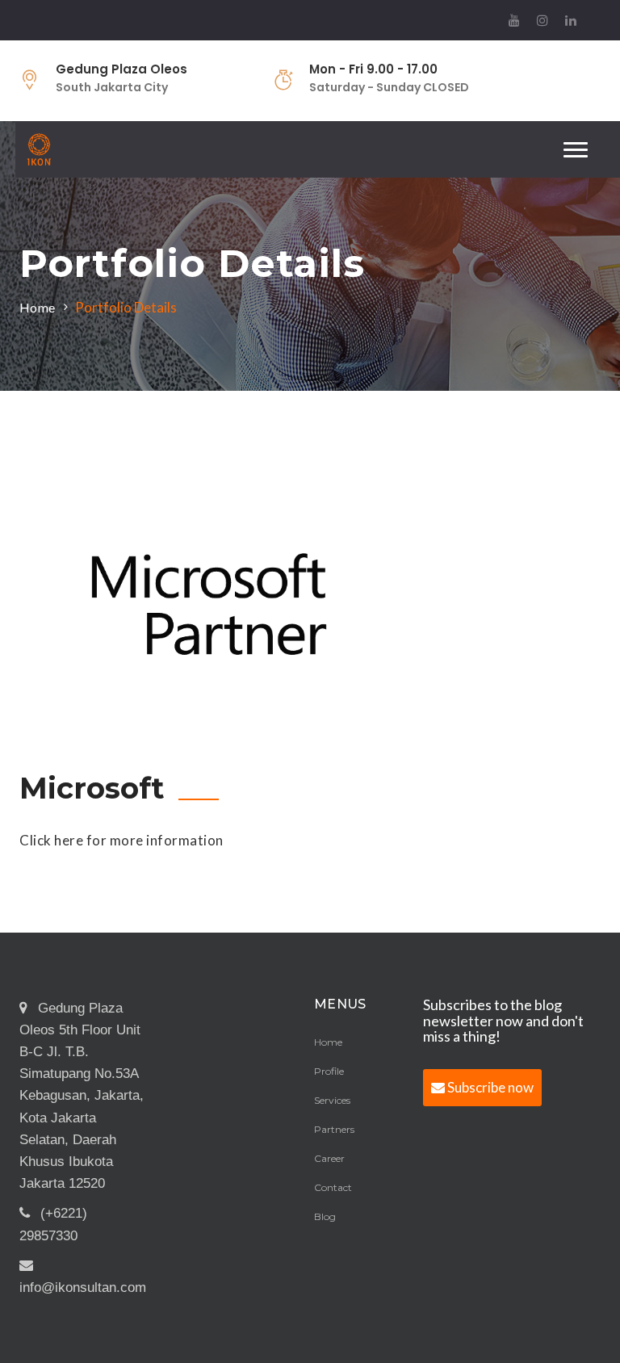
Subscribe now (489, 1087)
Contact (333, 1187)
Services (332, 1100)
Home (37, 307)
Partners (334, 1129)
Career (329, 1158)
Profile (329, 1071)
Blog (325, 1216)
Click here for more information (121, 840)
